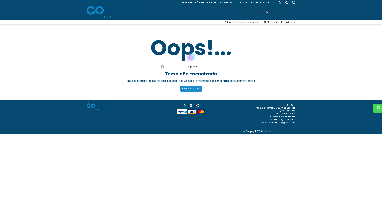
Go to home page (191, 88)
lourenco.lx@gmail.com (264, 2)
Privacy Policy (271, 131)
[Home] (280, 2)
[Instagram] (293, 2)
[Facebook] (287, 2)
